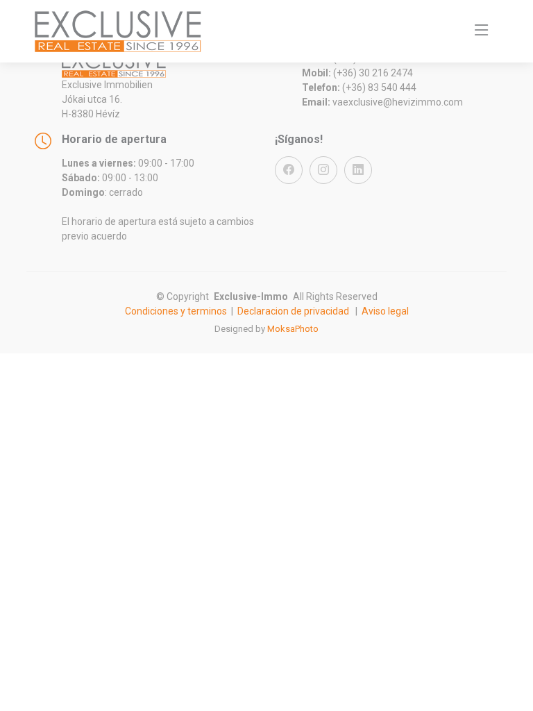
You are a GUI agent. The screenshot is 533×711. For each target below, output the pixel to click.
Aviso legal (385, 311)
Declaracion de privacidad (293, 311)
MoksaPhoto (293, 329)
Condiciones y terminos (176, 311)
